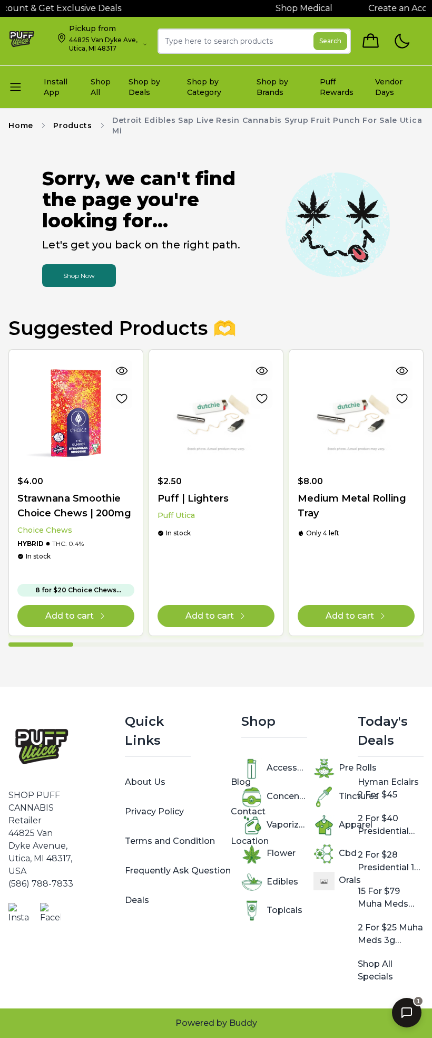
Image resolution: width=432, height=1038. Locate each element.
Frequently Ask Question (178, 871)
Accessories (287, 768)
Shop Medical (295, 8)
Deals (137, 900)
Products (72, 125)
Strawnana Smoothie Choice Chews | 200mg (74, 506)
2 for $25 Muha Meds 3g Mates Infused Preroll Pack (390, 934)
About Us (145, 782)
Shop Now (79, 276)
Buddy (243, 1023)
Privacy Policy (154, 811)
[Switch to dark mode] (401, 41)
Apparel (355, 825)
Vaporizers (287, 825)
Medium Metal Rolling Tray (352, 506)
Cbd (348, 853)
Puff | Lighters (193, 498)
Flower (281, 853)
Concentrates (287, 796)
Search (330, 41)
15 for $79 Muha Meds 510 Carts (383, 898)
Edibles (282, 882)
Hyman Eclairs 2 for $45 (388, 788)
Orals (350, 880)
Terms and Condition (170, 841)
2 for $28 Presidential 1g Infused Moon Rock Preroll (389, 862)
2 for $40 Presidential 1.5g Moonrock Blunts (388, 825)
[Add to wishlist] (121, 398)
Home (20, 125)
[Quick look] (121, 370)
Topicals (284, 910)
